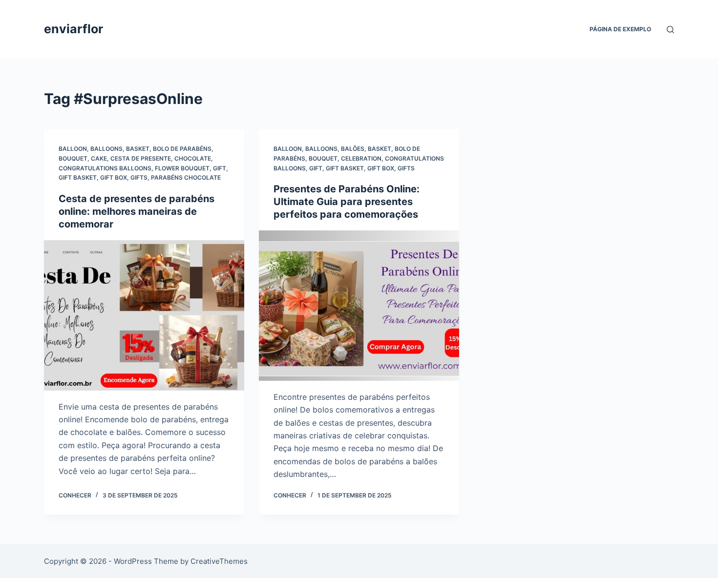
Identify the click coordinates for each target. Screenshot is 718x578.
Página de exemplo (620, 29)
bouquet (73, 158)
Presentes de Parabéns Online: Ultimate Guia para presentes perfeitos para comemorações (347, 201)
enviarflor (73, 28)
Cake (99, 158)
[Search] (670, 29)
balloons (106, 148)
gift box (113, 177)
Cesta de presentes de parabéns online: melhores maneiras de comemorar (136, 211)
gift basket (78, 177)
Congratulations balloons (105, 168)
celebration (361, 158)
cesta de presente (140, 158)
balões (352, 148)
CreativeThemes (219, 561)
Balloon (73, 148)
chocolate (192, 158)
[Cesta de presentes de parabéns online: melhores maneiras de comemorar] (144, 315)
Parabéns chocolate (186, 177)
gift (219, 168)
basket (137, 148)
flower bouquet (182, 168)
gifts (139, 177)
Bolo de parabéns (182, 148)
